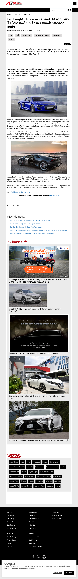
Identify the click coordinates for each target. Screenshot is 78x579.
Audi (10, 35)
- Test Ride (32, 528)
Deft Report (26, 14)
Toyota (23, 472)
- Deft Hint (9, 522)
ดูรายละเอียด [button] (57, 573)
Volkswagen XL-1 (52, 467)
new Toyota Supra (16, 476)
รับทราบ (69, 573)
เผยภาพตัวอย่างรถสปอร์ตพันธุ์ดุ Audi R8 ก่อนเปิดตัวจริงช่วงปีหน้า (32, 233)
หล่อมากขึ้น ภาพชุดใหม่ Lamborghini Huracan (25, 224)
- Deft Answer (56, 519)
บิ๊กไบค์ (23, 481)
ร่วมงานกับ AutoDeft (35, 546)
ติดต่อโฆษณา (33, 540)
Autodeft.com (54, 196)
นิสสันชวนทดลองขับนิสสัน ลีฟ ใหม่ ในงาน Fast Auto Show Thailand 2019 (37, 397)
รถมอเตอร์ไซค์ (39, 486)
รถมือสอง (39, 481)
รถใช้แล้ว (48, 481)
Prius (28, 462)
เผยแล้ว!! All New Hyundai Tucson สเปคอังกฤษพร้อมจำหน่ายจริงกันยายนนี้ (35, 310)
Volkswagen (39, 467)
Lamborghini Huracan (42, 35)
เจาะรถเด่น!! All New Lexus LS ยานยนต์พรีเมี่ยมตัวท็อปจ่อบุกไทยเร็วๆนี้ (38, 440)
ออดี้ (17, 35)
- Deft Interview (11, 528)
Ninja (58, 486)
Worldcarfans (15, 192)
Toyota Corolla (29, 476)
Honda (44, 462)
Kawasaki (50, 486)
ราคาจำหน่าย (14, 472)
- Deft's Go (9, 546)
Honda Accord (54, 462)
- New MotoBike (34, 519)
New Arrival (33, 512)
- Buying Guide (57, 515)
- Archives (55, 522)
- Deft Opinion (10, 525)
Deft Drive (32, 522)
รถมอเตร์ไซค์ (14, 481)
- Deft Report (10, 515)
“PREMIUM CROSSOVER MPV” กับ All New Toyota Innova (33, 353)
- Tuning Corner (11, 540)
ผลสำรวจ (57, 481)
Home (9, 14)
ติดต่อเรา (32, 543)
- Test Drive (32, 525)
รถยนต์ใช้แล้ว (14, 486)
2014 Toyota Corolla (44, 476)
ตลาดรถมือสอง (26, 486)
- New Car (32, 515)
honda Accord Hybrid (17, 467)
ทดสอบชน (36, 462)
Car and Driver (26, 192)
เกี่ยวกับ (31, 534)
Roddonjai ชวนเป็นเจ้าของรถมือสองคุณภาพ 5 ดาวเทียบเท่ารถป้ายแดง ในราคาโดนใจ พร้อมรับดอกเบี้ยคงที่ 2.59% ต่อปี (38, 280)
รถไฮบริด (29, 467)
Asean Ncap (14, 462)
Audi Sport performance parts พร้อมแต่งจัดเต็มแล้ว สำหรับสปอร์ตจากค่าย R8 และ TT (38, 230)
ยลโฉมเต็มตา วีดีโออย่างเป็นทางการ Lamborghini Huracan (30, 220)
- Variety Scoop (11, 537)
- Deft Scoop (10, 519)
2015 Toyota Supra (46, 472)
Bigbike (31, 481)
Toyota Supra (33, 472)
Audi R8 (11, 39)
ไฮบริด (63, 467)
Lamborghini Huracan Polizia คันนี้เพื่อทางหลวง (26, 227)
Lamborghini (27, 35)
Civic (22, 462)
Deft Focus (16, 14)
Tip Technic (55, 512)
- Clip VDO (9, 543)
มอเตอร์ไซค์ (57, 476)
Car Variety (9, 534)
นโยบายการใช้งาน (35, 537)
